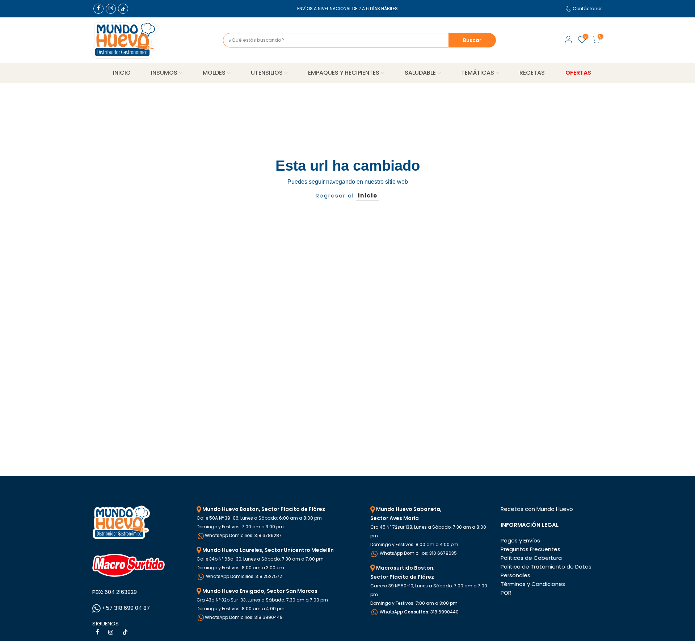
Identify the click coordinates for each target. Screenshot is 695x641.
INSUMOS (164, 72)
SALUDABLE (420, 72)
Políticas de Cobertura (531, 558)
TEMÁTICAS (477, 72)
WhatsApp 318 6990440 (419, 612)
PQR (506, 592)
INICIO (122, 72)
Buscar (472, 40)
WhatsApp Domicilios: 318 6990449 (244, 617)
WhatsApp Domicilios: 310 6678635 (418, 553)
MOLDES (214, 72)
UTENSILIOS (267, 72)
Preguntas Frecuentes (530, 549)
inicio (368, 195)
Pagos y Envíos (520, 540)
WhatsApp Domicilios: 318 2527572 (243, 576)
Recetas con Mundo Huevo (537, 509)
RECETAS (532, 72)
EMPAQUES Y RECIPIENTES (343, 72)
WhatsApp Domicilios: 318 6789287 (243, 535)
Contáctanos (588, 8)
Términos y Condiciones (533, 584)
